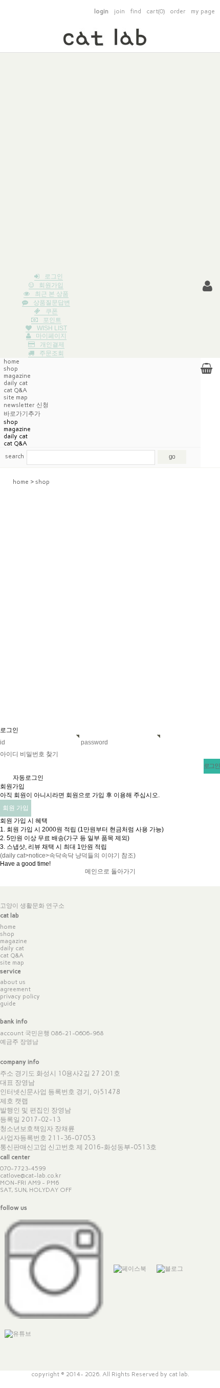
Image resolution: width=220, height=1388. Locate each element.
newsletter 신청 (26, 405)
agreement (15, 989)
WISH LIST (52, 328)
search (14, 456)
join (119, 11)
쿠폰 (52, 311)
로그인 (54, 276)
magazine (17, 375)
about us (13, 982)
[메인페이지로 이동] (110, 41)
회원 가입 (16, 808)
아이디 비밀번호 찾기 (29, 754)
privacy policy (20, 996)
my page (203, 11)
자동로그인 (28, 777)
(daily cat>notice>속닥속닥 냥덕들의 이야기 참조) (68, 855)
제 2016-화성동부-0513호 (116, 1147)
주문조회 (51, 353)
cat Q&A (15, 390)
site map (12, 962)
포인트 (52, 320)
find (135, 11)
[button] (207, 286)
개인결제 (52, 344)
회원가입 (51, 285)
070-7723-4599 (23, 1168)
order (178, 11)
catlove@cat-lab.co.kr (30, 1175)
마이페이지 (51, 335)
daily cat (16, 383)
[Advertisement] (110, 163)
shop (11, 368)
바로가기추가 (22, 413)
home (11, 361)
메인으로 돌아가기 (110, 871)
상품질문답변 (51, 302)
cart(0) (155, 11)
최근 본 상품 (52, 293)
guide (8, 1003)
